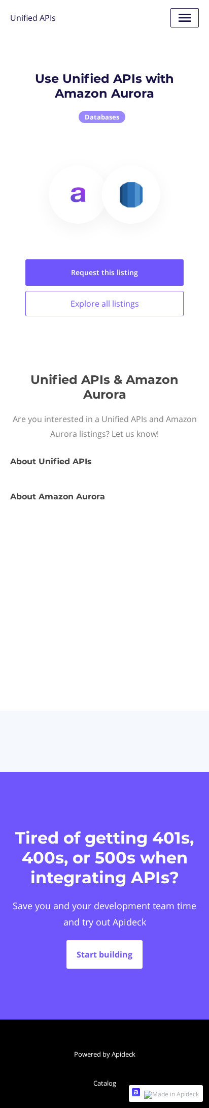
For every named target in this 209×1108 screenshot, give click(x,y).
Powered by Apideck (104, 1054)
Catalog (104, 1083)
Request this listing (104, 272)
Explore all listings (105, 303)
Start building (104, 954)
